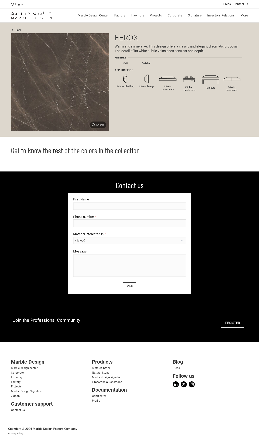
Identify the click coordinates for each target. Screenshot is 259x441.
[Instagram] (192, 384)
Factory (15, 382)
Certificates (99, 396)
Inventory (17, 377)
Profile (96, 400)
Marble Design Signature (26, 391)
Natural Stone (100, 372)
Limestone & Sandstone (107, 382)
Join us (15, 395)
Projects (16, 386)
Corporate (17, 372)
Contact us (241, 4)
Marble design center (24, 368)
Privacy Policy (15, 433)
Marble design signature (107, 377)
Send (129, 286)
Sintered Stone (101, 368)
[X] (184, 384)
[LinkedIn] (176, 384)
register (232, 323)
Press (227, 4)
